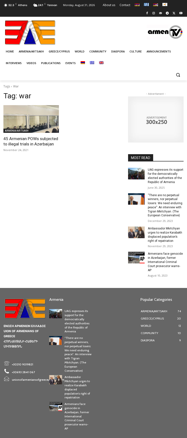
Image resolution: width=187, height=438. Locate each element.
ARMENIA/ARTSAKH (16, 130)
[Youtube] (181, 13)
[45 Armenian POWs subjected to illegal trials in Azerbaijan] (31, 119)
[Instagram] (154, 13)
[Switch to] (82, 63)
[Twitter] (174, 13)
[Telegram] (167, 13)
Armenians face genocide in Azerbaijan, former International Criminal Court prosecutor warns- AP (165, 262)
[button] (178, 75)
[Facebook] (147, 13)
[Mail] (160, 13)
